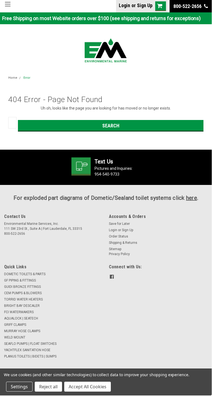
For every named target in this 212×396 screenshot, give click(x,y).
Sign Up (144, 5)
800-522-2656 (188, 6)
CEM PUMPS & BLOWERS (23, 293)
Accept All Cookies (87, 387)
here (191, 198)
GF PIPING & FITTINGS (20, 280)
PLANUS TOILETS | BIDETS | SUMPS (30, 356)
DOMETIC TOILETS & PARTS (24, 274)
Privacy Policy (119, 254)
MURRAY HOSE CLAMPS (22, 331)
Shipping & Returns (123, 243)
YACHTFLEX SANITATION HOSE (27, 350)
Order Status (118, 236)
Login (124, 5)
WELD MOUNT (14, 337)
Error (26, 78)
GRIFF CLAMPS (15, 325)
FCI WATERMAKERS (19, 312)
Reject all (48, 387)
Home (12, 78)
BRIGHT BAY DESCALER (22, 306)
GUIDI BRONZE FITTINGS (22, 287)
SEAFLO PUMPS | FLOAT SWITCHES (30, 344)
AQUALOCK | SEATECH (21, 318)
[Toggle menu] (7, 7)
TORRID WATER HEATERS (23, 299)
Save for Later (119, 224)
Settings (19, 387)
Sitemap (115, 249)
